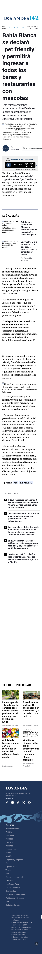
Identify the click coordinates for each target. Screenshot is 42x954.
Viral (7, 874)
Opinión (8, 856)
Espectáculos (10, 849)
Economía (9, 835)
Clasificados (10, 891)
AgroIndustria (11, 867)
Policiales (9, 842)
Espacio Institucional (14, 877)
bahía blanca (26, 483)
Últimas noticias (12, 828)
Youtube (29, 802)
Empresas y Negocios (14, 860)
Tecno (7, 870)
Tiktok (18, 802)
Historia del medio (12, 905)
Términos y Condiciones (15, 894)
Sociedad (14, 27)
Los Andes (4, 27)
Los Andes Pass (12, 884)
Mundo (8, 853)
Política (8, 832)
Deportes (9, 846)
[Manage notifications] (36, 944)
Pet (15, 483)
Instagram (12, 802)
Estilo (7, 863)
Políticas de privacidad (14, 898)
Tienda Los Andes (12, 887)
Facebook (6, 802)
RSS (7, 901)
